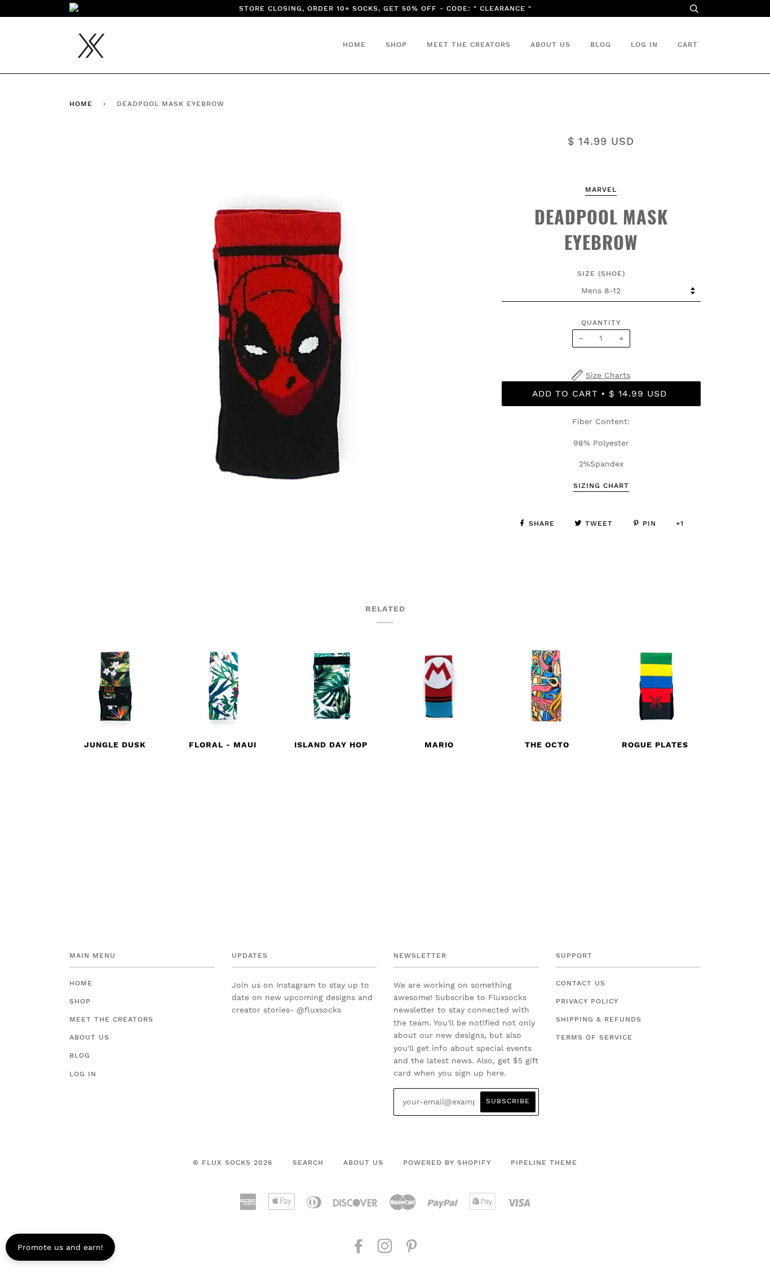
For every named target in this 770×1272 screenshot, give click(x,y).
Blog (600, 45)
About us (363, 1163)
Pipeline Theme (544, 1163)
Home (354, 45)
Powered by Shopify (447, 1163)
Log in (644, 45)
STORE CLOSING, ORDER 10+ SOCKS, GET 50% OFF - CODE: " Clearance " (385, 8)
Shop (396, 45)
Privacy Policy (587, 1001)
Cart (688, 45)
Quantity (601, 323)
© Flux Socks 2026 (233, 1163)
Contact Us (580, 983)
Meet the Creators (469, 45)
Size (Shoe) (601, 274)
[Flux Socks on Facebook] (358, 1249)
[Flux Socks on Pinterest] (411, 1249)
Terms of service (594, 1037)
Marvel (601, 189)
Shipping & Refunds (598, 1019)
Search (308, 1163)
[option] (277, 342)
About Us (550, 45)
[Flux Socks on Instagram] (385, 1249)
